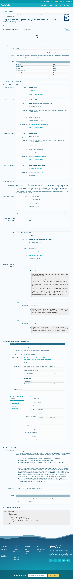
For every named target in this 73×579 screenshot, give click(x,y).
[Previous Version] (4, 16)
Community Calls (17, 559)
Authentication (18, 366)
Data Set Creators (9, 87)
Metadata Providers (9, 133)
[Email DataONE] (59, 560)
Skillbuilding (28, 549)
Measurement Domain (30, 416)
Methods (12, 266)
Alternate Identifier (8, 52)
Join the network (17, 553)
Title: (13, 232)
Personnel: (11, 236)
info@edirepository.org (35, 168)
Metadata (11, 11)
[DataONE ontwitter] (51, 560)
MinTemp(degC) (15, 403)
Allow (12, 495)
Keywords (11, 61)
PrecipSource (15, 408)
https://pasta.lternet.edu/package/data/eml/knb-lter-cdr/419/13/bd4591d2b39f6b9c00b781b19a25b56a (39, 358)
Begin (26, 221)
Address (25, 110)
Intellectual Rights (9, 450)
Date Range (11, 220)
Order (12, 492)
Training (27, 551)
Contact (39, 553)
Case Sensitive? (18, 389)
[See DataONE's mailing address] (68, 560)
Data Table (13, 343)
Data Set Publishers (9, 165)
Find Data (6, 564)
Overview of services (4, 550)
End (26, 224)
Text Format (19, 370)
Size (21, 362)
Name (35, 398)
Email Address (23, 91)
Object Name (18, 354)
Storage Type (33, 409)
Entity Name (18, 347)
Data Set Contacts (9, 99)
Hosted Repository (4, 555)
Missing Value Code (31, 425)
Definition (33, 406)
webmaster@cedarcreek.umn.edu (38, 124)
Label (35, 402)
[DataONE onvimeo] (55, 560)
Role (26, 259)
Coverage (34, 436)
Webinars (27, 553)
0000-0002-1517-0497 (36, 94)
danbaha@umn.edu (34, 251)
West (26, 206)
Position (25, 107)
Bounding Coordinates (8, 196)
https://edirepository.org (36, 172)
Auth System (11, 488)
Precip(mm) (15, 405)
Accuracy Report (32, 429)
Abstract (12, 55)
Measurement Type (31, 413)
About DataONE (41, 549)
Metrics (39, 551)
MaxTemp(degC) (16, 401)
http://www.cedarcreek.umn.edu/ (38, 156)
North (26, 196)
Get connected (54, 575)
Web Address (24, 156)
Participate (16, 549)
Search (5, 11)
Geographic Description (11, 184)
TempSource (15, 406)
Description (25, 270)
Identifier (12, 48)
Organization (24, 103)
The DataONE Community (16, 556)
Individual (25, 87)
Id (26, 255)
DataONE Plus (5, 553)
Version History (10, 16)
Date (13, 400)
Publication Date (10, 81)
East (26, 203)
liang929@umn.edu (34, 90)
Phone (25, 117)
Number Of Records (17, 393)
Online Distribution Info (17, 358)
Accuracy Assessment (30, 432)
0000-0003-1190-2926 (36, 127)
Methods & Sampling (31, 440)
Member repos (17, 551)
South (25, 200)
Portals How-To (29, 556)
